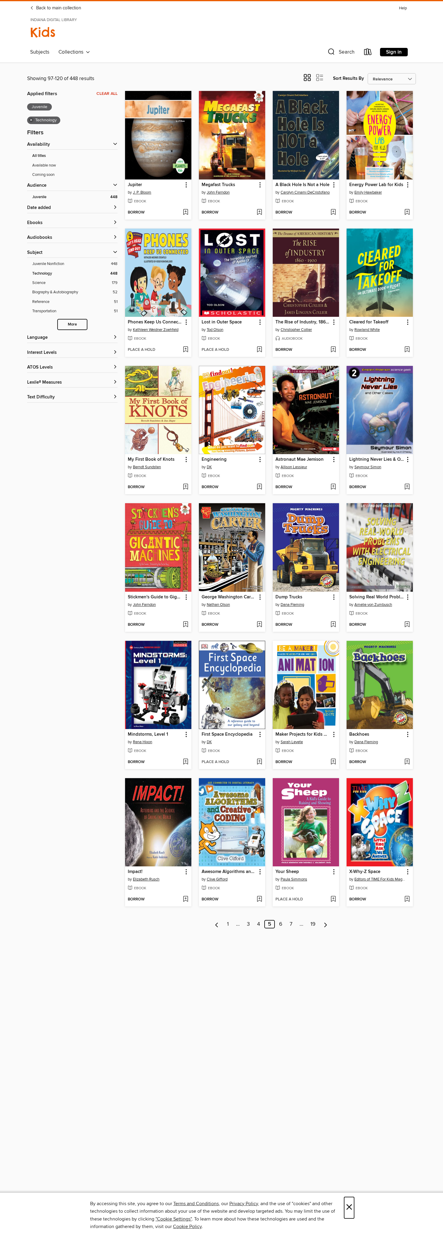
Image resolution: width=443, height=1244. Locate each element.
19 (313, 924)
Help (403, 8)
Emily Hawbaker (368, 192)
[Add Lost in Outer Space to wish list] (259, 350)
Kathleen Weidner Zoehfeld (155, 329)
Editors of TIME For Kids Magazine (380, 879)
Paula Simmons (294, 879)
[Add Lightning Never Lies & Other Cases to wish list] (407, 487)
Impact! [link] (135, 872)
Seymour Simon (367, 467)
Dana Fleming (292, 604)
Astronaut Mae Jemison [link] (299, 459)
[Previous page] (217, 924)
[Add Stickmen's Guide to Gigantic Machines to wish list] (185, 625)
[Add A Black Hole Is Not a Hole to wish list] (333, 213)
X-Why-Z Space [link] (364, 872)
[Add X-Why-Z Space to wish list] (407, 899)
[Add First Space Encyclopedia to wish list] (259, 762)
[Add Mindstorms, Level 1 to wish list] (185, 762)
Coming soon (43, 174)
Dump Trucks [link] (288, 597)
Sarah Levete (292, 742)
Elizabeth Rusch (146, 879)
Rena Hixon (142, 742)
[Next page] (325, 924)
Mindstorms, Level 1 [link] (148, 734)
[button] (340, 53)
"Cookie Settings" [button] (174, 1219)
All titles (39, 155)
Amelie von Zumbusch (373, 604)
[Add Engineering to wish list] (259, 487)
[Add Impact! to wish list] (185, 899)
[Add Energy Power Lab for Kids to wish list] (407, 213)
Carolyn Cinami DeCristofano (305, 192)
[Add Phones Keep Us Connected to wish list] (185, 350)
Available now (44, 165)
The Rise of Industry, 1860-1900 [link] (303, 322)
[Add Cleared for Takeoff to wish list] (407, 350)
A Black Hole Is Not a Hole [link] (302, 185)
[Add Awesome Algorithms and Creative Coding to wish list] (259, 899)
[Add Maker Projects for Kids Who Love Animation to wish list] (333, 762)
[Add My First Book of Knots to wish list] (185, 487)
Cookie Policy (187, 1227)
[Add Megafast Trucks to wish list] (259, 213)
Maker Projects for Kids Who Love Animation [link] (303, 734)
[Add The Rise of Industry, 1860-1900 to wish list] (333, 350)
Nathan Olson (218, 604)
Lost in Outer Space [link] (222, 322)
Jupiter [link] (135, 185)
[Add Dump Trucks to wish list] (333, 625)
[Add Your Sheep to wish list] (333, 899)
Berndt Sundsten (147, 467)
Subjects (39, 52)
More (72, 324)
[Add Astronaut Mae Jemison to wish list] (333, 487)
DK (209, 467)
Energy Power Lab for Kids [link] (376, 185)
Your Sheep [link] (287, 872)
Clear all (107, 93)
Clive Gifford (217, 879)
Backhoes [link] (359, 734)
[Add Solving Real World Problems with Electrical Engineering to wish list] (407, 625)
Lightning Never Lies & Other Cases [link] (376, 459)
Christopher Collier (296, 329)
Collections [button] (72, 52)
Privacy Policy (243, 1204)
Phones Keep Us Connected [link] (155, 322)
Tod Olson (215, 329)
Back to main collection (58, 8)
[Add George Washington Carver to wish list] (259, 625)
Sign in (394, 52)
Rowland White (367, 329)
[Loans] (368, 53)
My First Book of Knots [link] (151, 459)
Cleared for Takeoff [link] (368, 322)
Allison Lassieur (294, 467)
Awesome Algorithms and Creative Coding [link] (229, 872)
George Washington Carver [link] (229, 597)
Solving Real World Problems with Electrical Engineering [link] (376, 597)
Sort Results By (348, 78)
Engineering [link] (214, 459)
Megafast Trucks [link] (218, 185)
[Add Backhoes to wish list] (407, 762)
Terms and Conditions (196, 1204)
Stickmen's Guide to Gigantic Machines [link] (155, 597)
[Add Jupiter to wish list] (185, 213)
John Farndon (218, 192)
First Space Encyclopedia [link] (227, 734)
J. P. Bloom (142, 192)
